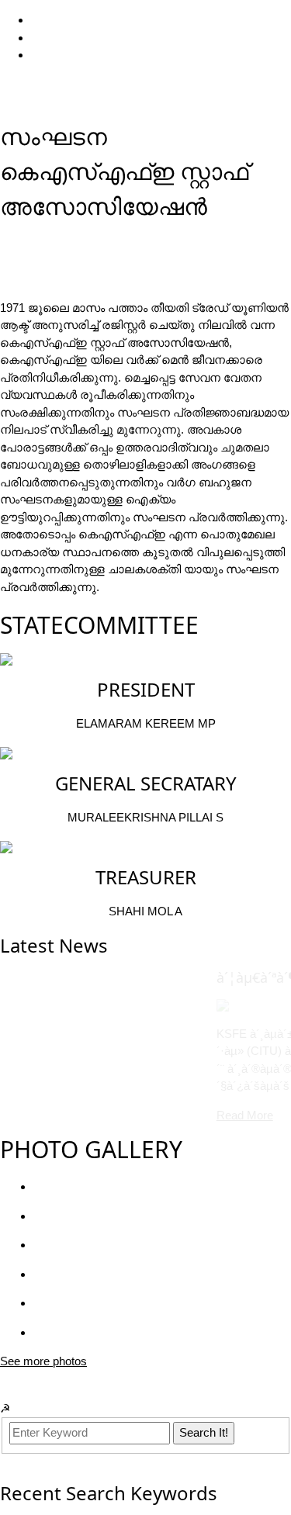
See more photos (43, 1361)
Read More (57, 1115)
